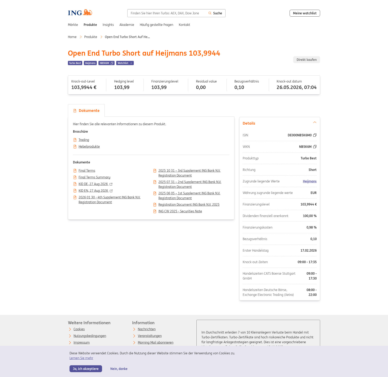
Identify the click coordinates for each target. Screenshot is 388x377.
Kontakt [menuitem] (184, 25)
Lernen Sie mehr (81, 358)
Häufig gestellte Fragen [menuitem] (156, 25)
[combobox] (166, 13)
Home (72, 37)
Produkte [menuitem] (90, 25)
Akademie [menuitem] (126, 25)
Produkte (91, 37)
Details (249, 123)
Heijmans (310, 181)
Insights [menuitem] (108, 25)
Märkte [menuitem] (73, 25)
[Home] (80, 12)
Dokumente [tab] (88, 110)
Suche (217, 13)
